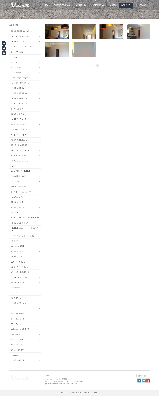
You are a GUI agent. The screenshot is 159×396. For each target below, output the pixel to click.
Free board (141, 5)
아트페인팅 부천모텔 (17, 360)
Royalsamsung (16, 72)
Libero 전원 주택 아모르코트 (20, 171)
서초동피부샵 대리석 (17, 212)
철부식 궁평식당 (16, 308)
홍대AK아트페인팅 (17, 52)
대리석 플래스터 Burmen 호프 (21, 192)
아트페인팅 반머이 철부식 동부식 (22, 47)
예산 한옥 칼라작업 (17, 339)
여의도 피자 (15, 241)
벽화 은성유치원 (16, 324)
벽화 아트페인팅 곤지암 (18, 298)
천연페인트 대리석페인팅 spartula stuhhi (25, 218)
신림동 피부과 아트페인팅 (19, 267)
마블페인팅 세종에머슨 (18, 88)
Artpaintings (99, 5)
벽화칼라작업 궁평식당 (18, 124)
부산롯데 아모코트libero (19, 140)
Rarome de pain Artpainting (21, 78)
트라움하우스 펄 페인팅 (18, 119)
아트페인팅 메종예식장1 (19, 93)
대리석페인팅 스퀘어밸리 (19, 145)
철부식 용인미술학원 (17, 319)
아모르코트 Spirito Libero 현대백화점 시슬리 (24, 229)
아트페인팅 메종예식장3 (19, 104)
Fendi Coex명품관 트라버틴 (20, 197)
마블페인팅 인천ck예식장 (19, 223)
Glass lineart (15, 334)
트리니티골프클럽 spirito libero (21, 31)
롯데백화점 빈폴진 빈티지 (19, 251)
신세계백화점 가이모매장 (19, 277)
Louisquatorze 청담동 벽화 (20, 329)
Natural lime (81, 5)
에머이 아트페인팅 (17, 67)
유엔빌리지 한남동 (17, 202)
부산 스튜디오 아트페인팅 (19, 155)
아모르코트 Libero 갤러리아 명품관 (23, 236)
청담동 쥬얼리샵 (16, 345)
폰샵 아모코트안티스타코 (19, 129)
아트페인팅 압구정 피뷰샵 (19, 161)
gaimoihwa (15, 355)
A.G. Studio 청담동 (17, 246)
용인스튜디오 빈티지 (17, 282)
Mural (113, 5)
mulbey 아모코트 (16, 166)
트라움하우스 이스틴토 (18, 135)
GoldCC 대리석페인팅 (18, 187)
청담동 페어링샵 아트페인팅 (20, 83)
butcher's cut (15, 293)
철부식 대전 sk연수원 (18, 314)
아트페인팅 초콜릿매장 (18, 303)
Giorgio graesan (62, 5)
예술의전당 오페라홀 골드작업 (21, 150)
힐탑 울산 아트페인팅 (18, 256)
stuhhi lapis (15, 62)
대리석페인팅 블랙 (17, 109)
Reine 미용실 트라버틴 (18, 176)
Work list (125, 5)
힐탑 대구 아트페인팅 (18, 262)
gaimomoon (15, 288)
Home (47, 375)
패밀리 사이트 (142, 376)
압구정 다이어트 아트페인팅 (20, 272)
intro (46, 5)
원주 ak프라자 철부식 (18, 350)
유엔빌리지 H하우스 (17, 114)
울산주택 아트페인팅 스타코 (20, 207)
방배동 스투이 (15, 57)
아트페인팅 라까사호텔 (18, 41)
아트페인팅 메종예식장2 (19, 98)
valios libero (15, 181)
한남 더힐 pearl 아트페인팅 (20, 36)
